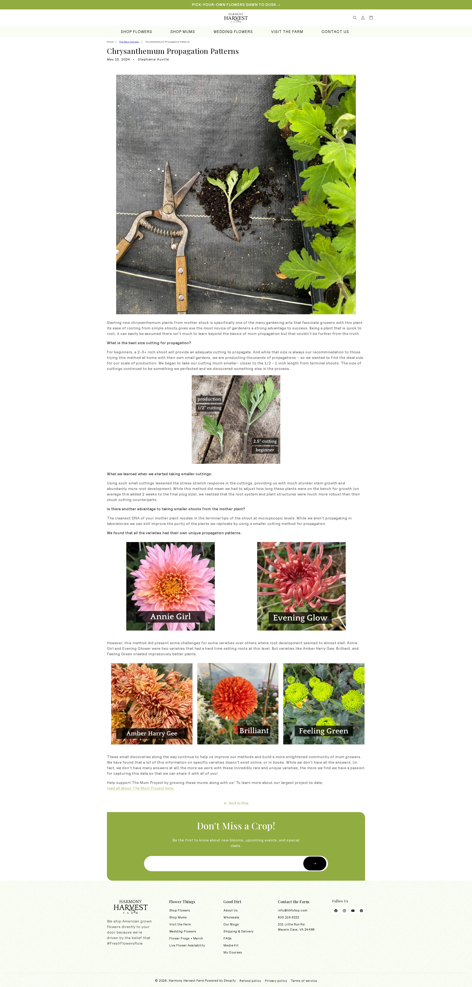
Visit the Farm (180, 924)
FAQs (227, 938)
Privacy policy (276, 981)
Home (110, 42)
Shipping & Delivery (238, 931)
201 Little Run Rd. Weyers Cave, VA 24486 (296, 926)
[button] (355, 18)
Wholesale (231, 917)
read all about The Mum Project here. (140, 788)
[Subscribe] (314, 864)
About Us (230, 910)
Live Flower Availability (187, 945)
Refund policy (250, 981)
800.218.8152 (288, 917)
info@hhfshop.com (292, 910)
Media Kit (230, 945)
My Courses (232, 952)
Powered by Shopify (220, 980)
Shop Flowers (179, 910)
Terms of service (304, 981)
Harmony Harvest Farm (186, 980)
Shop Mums (178, 917)
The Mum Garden (129, 42)
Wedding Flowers (182, 931)
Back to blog (239, 803)
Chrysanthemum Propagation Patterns (167, 42)
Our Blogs (231, 924)
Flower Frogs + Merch (186, 938)
